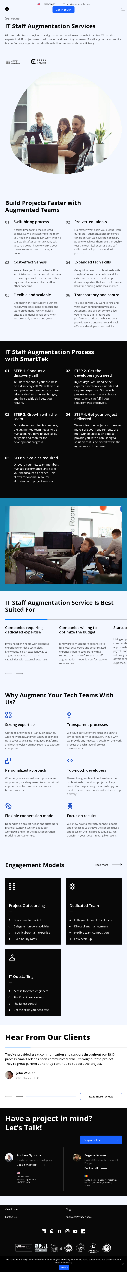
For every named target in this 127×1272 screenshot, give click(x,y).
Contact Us (11, 1216)
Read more (101, 865)
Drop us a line (92, 1140)
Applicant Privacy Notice (79, 1216)
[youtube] (75, 1231)
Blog (68, 1209)
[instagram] (67, 1231)
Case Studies (11, 1209)
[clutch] (52, 1231)
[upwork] (83, 1231)
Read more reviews (101, 1096)
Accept (64, 1267)
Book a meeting (26, 1165)
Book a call (91, 1168)
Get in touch (63, 9)
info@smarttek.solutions (78, 4)
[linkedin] (44, 1231)
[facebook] (59, 1231)
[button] (8, 674)
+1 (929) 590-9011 (49, 4)
